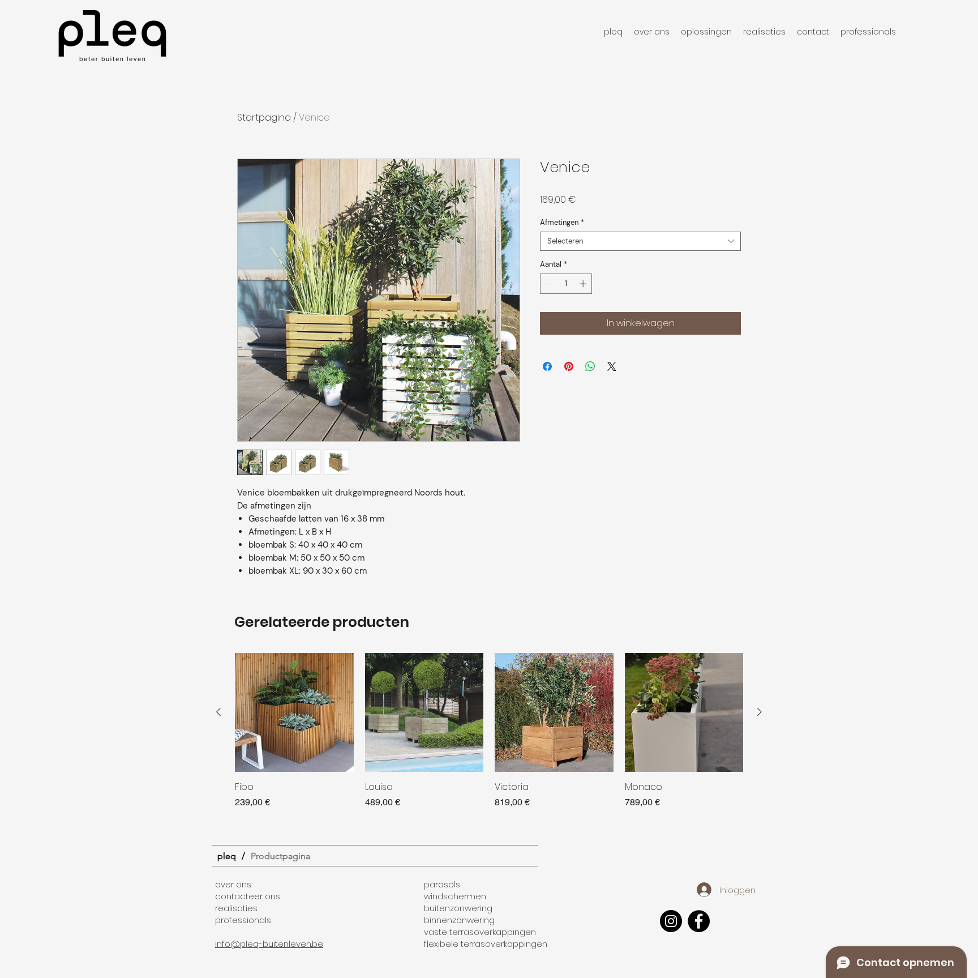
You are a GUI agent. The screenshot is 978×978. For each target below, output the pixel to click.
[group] (489, 737)
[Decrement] (548, 283)
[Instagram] (671, 921)
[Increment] (584, 283)
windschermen (455, 896)
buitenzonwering (458, 908)
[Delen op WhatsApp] (590, 366)
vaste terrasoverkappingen (480, 932)
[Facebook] (699, 921)
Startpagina (264, 117)
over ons (233, 884)
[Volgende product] (759, 712)
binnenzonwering (459, 920)
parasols (442, 884)
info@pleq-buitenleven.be (269, 944)
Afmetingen (562, 222)
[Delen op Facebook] (547, 366)
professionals (243, 920)
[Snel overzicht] (294, 712)
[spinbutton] (566, 283)
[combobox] (640, 241)
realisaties (236, 908)
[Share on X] (612, 366)
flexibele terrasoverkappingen (485, 944)
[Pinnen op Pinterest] (569, 366)
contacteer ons (247, 896)
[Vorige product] (218, 712)
